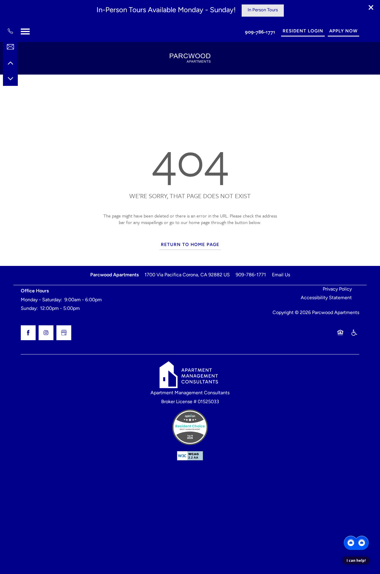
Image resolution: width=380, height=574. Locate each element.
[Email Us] (10, 47)
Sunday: (29, 308)
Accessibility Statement (326, 298)
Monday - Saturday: (41, 300)
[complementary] (356, 527)
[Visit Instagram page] (46, 332)
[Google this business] (63, 332)
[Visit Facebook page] (28, 332)
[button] (371, 7)
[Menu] (25, 31)
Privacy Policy (337, 289)
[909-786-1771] (10, 31)
